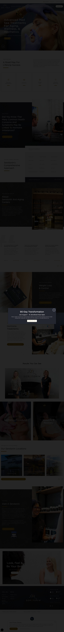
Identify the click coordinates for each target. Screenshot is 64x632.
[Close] (54, 309)
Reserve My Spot (32, 320)
